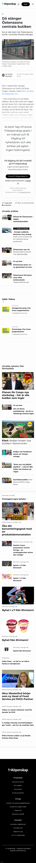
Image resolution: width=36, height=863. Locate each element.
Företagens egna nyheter (14, 499)
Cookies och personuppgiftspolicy (18, 803)
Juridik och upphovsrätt (18, 807)
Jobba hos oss (18, 831)
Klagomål (18, 810)
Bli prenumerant (18, 782)
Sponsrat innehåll (18, 814)
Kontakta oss (18, 828)
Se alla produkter (18, 793)
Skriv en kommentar (26, 203)
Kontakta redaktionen (18, 824)
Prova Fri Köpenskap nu (18, 176)
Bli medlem (18, 785)
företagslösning (24, 192)
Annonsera (18, 789)
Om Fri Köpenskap (18, 835)
